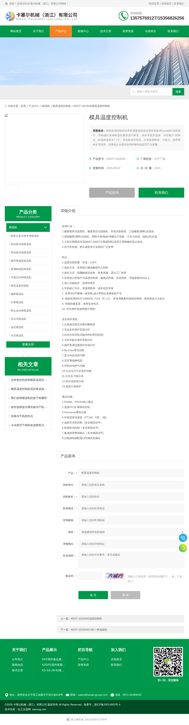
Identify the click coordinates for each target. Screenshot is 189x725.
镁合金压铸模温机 (21, 310)
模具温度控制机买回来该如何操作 (30, 388)
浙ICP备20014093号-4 (107, 704)
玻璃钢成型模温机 (21, 269)
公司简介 (17, 659)
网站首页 (15, 31)
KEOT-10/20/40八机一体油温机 (89, 629)
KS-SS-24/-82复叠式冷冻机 (54, 670)
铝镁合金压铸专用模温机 (25, 235)
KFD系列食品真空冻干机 (54, 659)
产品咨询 (112, 192)
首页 (23, 105)
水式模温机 (17, 335)
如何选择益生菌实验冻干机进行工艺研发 (30, 407)
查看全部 (28, 344)
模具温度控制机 (62, 105)
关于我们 (38, 31)
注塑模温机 (17, 302)
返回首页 (154, 3)
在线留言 (166, 3)
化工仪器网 (24, 709)
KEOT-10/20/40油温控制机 (86, 618)
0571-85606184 (183, 538)
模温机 (46, 105)
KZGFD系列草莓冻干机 (54, 664)
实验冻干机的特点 (22, 416)
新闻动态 (17, 664)
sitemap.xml (39, 709)
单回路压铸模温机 (21, 252)
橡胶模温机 (17, 293)
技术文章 (105, 31)
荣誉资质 (128, 31)
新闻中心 (83, 31)
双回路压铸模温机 (21, 244)
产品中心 (60, 31)
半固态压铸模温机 (21, 277)
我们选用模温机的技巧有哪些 (29, 397)
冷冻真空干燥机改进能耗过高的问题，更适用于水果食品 (30, 425)
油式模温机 (17, 327)
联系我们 (179, 3)
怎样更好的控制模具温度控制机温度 (30, 379)
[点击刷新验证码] (115, 576)
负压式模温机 (18, 318)
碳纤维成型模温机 (21, 260)
